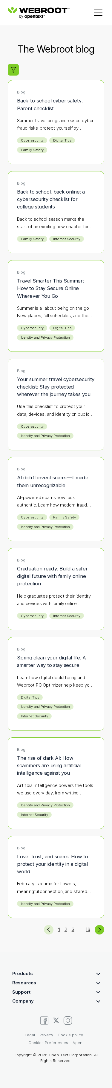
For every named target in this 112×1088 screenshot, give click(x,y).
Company (23, 1001)
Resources (24, 983)
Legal (30, 1034)
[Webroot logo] (38, 13)
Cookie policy (70, 1034)
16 (88, 929)
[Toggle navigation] (98, 12)
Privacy (46, 1034)
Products (22, 973)
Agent (78, 1042)
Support (21, 992)
